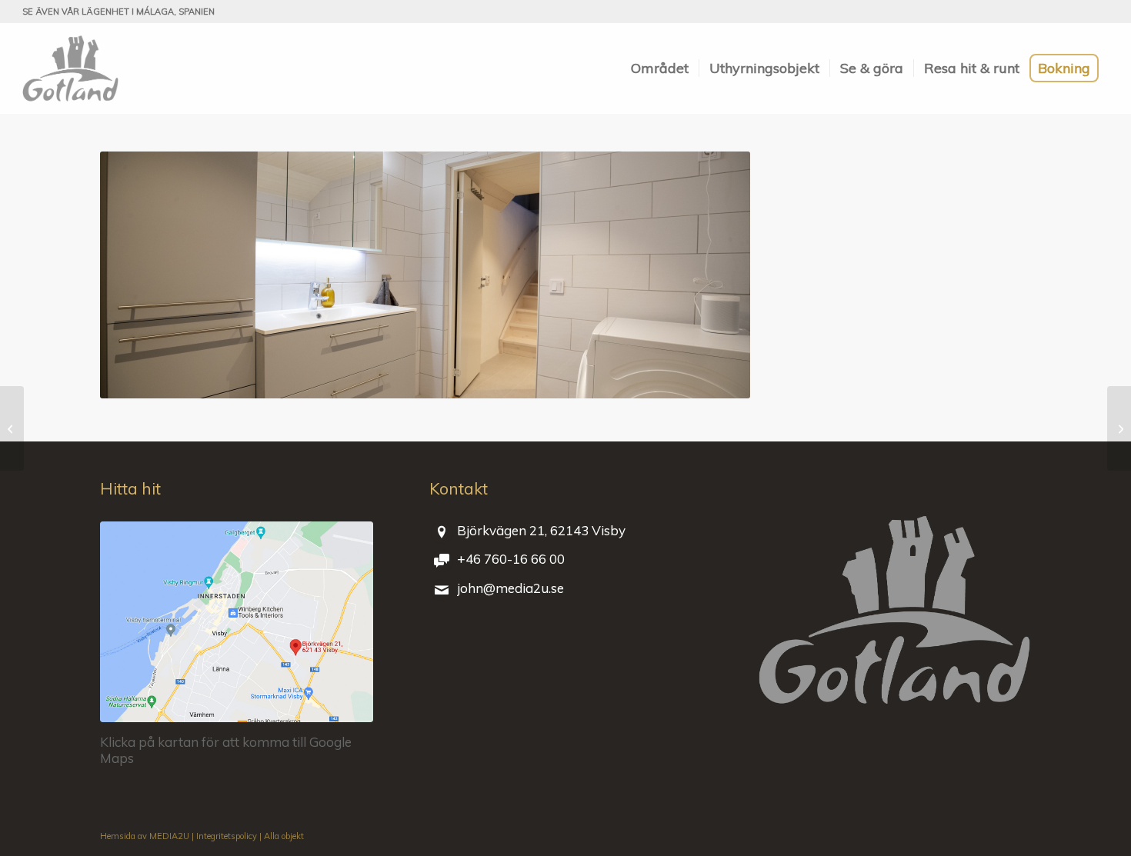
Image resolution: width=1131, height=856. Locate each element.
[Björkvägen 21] (70, 68)
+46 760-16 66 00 (511, 559)
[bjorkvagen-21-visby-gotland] (236, 622)
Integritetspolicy (226, 836)
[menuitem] (660, 68)
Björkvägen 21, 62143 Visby (541, 530)
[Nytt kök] (12, 428)
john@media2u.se (510, 588)
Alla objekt (284, 836)
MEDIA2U (169, 836)
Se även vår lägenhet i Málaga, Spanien (118, 11)
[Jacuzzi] (1119, 428)
